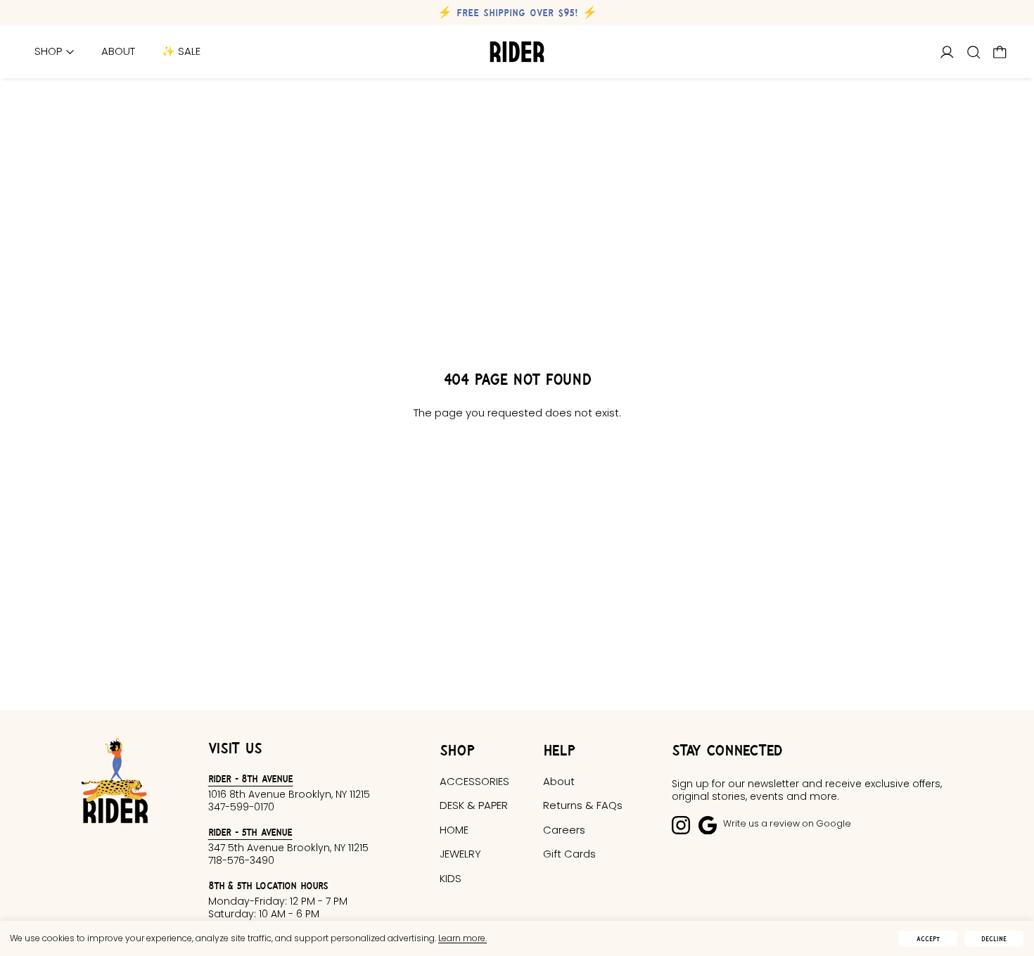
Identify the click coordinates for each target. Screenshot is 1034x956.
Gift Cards (569, 853)
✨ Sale (181, 51)
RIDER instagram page (681, 825)
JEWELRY (460, 853)
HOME (454, 829)
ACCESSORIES (474, 781)
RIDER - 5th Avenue (250, 832)
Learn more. (462, 938)
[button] (974, 52)
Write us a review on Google (787, 823)
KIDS (450, 878)
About (118, 51)
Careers (564, 829)
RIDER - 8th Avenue (250, 778)
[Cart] (1000, 52)
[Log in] (947, 52)
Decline (994, 939)
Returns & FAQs (583, 805)
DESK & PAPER (474, 805)
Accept (928, 939)
